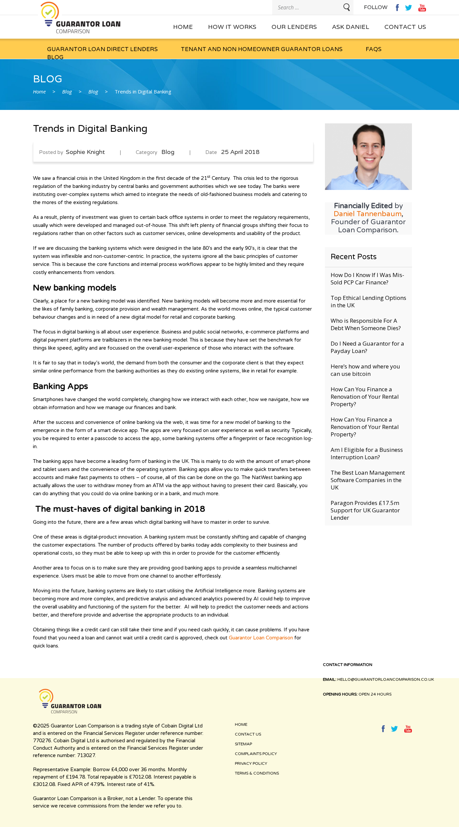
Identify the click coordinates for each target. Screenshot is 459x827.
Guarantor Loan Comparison (261, 638)
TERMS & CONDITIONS (257, 773)
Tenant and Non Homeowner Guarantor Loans (261, 49)
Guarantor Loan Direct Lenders (102, 49)
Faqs (373, 49)
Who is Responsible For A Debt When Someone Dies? (366, 324)
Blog (55, 57)
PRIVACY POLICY (251, 763)
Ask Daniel (350, 27)
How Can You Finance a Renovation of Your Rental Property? (365, 396)
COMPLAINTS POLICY (256, 753)
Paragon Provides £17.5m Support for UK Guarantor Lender (365, 510)
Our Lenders (294, 27)
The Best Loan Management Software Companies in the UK (368, 480)
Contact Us (405, 27)
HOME (241, 724)
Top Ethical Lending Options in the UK (368, 301)
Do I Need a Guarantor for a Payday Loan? (367, 347)
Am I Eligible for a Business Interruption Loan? (367, 453)
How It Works (232, 27)
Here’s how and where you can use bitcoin (365, 370)
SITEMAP (243, 744)
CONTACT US (248, 734)
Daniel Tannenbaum (368, 214)
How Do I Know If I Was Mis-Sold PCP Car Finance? (367, 278)
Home (183, 27)
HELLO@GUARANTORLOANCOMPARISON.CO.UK (386, 679)
